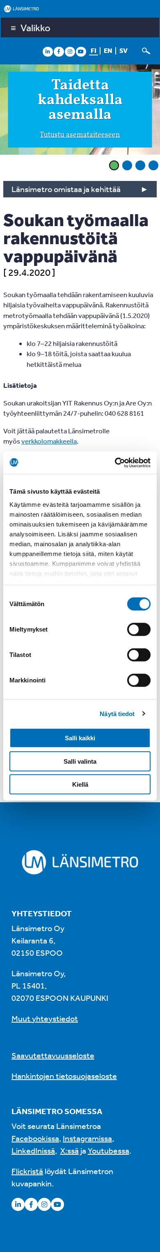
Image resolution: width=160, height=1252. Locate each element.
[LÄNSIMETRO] (80, 8)
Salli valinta (80, 761)
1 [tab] (114, 165)
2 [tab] (127, 165)
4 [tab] (153, 165)
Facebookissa (35, 1138)
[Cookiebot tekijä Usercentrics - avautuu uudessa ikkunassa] (115, 462)
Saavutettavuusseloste (52, 1055)
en (108, 50)
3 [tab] (140, 165)
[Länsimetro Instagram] (70, 51)
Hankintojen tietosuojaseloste (64, 1075)
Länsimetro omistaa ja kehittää (66, 189)
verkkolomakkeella (49, 441)
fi (93, 50)
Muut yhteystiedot (44, 1018)
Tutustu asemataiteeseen (80, 135)
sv (123, 50)
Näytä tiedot (117, 713)
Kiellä (80, 784)
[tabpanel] (80, 110)
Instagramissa (87, 1138)
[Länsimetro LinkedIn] (48, 51)
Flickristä (27, 1171)
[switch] (139, 629)
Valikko (35, 27)
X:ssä (69, 1150)
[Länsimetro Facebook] (59, 51)
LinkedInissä (33, 1150)
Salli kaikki (80, 738)
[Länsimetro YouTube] (81, 51)
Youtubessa (108, 1150)
